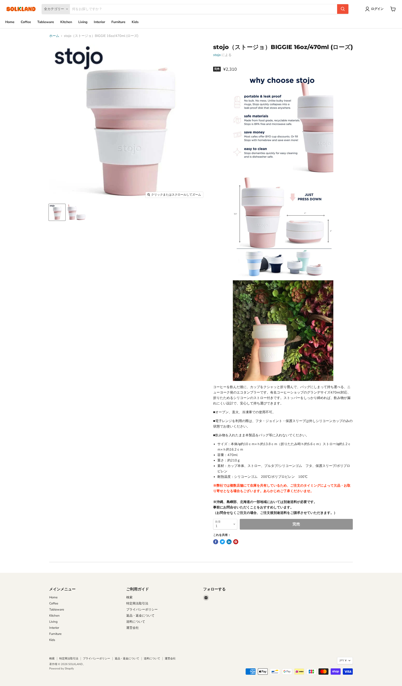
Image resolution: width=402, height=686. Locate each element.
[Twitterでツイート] (222, 541)
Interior (99, 22)
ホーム (54, 36)
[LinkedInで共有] (229, 541)
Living (83, 22)
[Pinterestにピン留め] (235, 541)
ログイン (377, 9)
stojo (217, 55)
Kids (135, 22)
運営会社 (132, 628)
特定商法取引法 (137, 603)
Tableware (45, 22)
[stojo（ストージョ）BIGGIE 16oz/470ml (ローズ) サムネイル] (57, 212)
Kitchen (66, 22)
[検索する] (342, 9)
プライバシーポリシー (142, 609)
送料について (135, 622)
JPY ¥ (343, 661)
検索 (129, 597)
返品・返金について (140, 615)
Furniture (118, 22)
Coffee (26, 22)
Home (9, 22)
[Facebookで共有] (215, 541)
